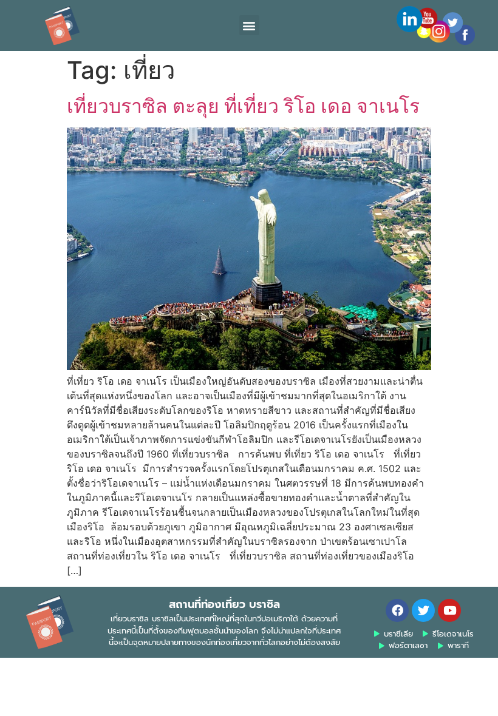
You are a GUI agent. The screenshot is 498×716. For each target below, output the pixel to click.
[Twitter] (423, 610)
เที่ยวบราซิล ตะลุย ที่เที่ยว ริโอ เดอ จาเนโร (243, 106)
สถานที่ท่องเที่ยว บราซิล (224, 604)
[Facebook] (397, 610)
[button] (249, 25)
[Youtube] (449, 610)
